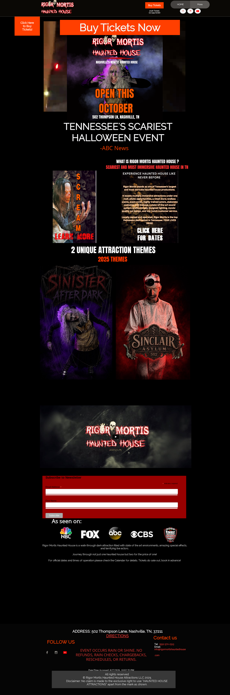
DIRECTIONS (117, 636)
